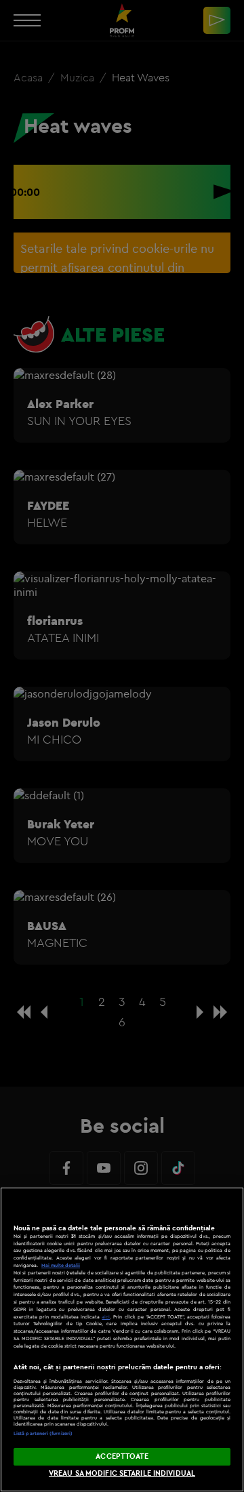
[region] (122, 1339)
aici (106, 1317)
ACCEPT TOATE (122, 1456)
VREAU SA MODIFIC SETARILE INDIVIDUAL (122, 1473)
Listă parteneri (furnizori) (43, 1433)
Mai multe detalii (60, 1265)
